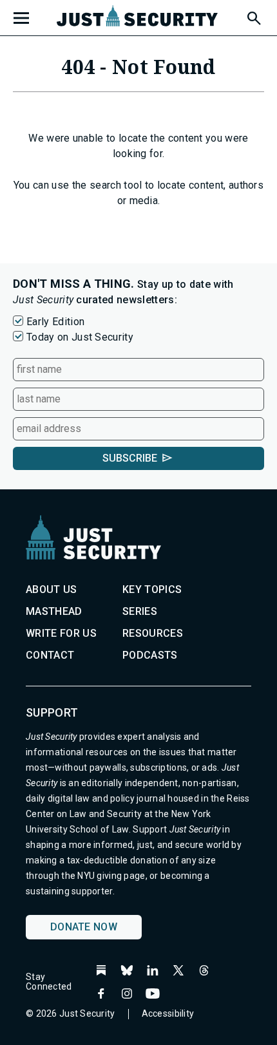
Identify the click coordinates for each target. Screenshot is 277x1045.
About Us (51, 589)
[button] (253, 16)
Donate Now (83, 927)
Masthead (54, 611)
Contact (50, 655)
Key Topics (152, 589)
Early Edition (55, 321)
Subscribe (129, 458)
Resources (152, 633)
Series (139, 611)
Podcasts (150, 655)
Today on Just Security (79, 337)
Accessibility (168, 1013)
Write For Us (61, 633)
